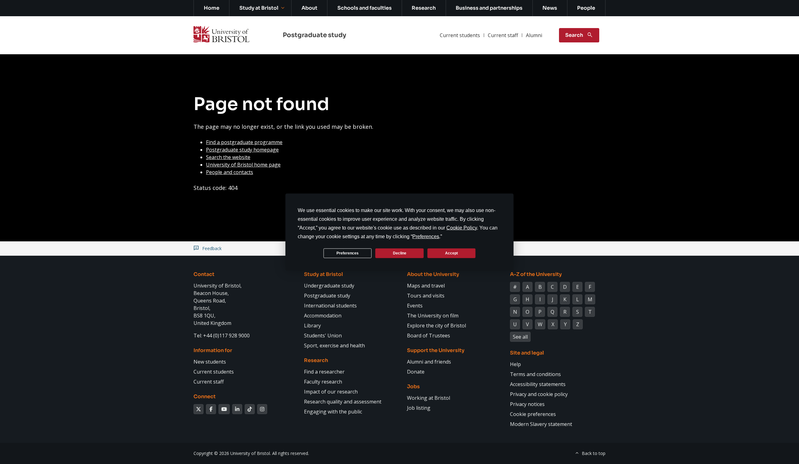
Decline (399, 253)
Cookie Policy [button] (461, 227)
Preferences (347, 253)
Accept (451, 253)
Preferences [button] (425, 236)
